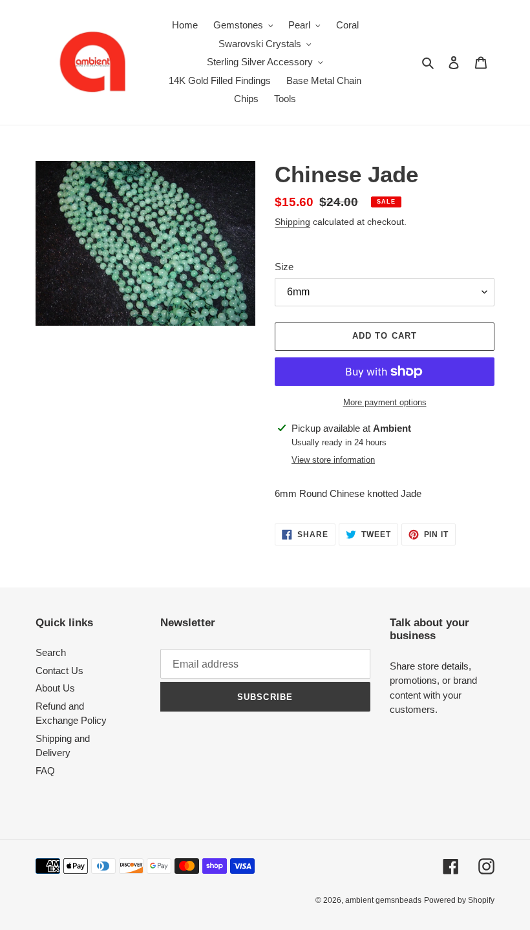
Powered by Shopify (459, 900)
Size (284, 266)
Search (51, 652)
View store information (333, 460)
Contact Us (59, 670)
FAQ (45, 770)
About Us (55, 687)
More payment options (385, 402)
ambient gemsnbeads (383, 900)
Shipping (292, 222)
